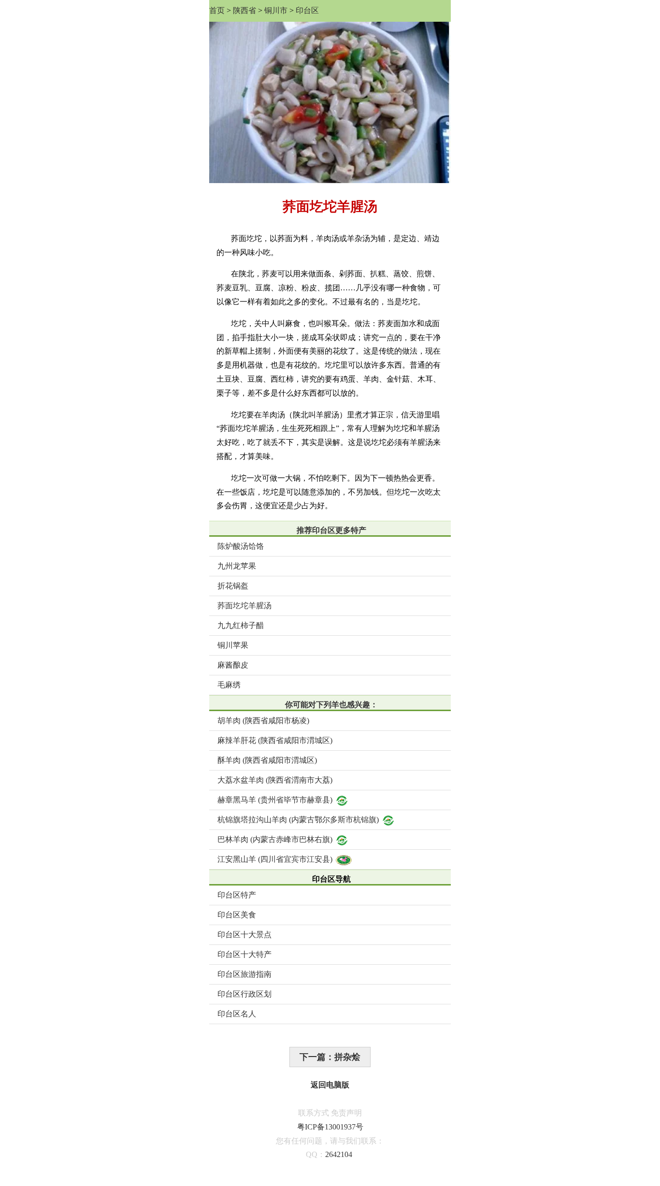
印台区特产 (236, 895)
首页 (217, 10)
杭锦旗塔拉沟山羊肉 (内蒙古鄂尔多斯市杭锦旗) (298, 819)
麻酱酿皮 (232, 665)
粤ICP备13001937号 (330, 1127)
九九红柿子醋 (240, 625)
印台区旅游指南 (244, 974)
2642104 (338, 1154)
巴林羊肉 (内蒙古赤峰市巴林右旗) (274, 839)
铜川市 (275, 10)
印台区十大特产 (244, 954)
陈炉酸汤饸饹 (240, 546)
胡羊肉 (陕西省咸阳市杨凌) (263, 720)
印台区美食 (236, 915)
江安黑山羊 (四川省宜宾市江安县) (274, 859)
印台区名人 (236, 1014)
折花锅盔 (232, 586)
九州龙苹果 (236, 566)
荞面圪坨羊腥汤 (244, 605)
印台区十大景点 (244, 934)
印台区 (307, 10)
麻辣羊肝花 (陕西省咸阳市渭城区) (274, 740)
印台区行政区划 (244, 994)
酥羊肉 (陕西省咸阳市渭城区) (267, 760)
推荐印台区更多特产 (331, 530)
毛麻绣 (229, 685)
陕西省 (244, 10)
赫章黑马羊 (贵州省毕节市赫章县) (274, 800)
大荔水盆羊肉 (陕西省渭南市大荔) (274, 780)
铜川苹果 (232, 645)
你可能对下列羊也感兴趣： (331, 704)
